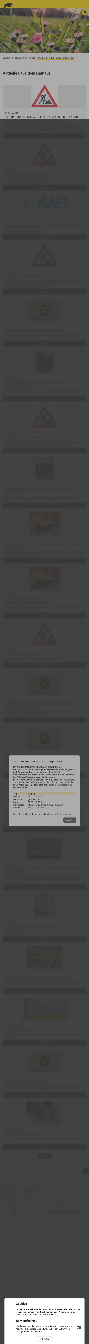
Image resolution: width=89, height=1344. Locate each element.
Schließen (44, 1339)
